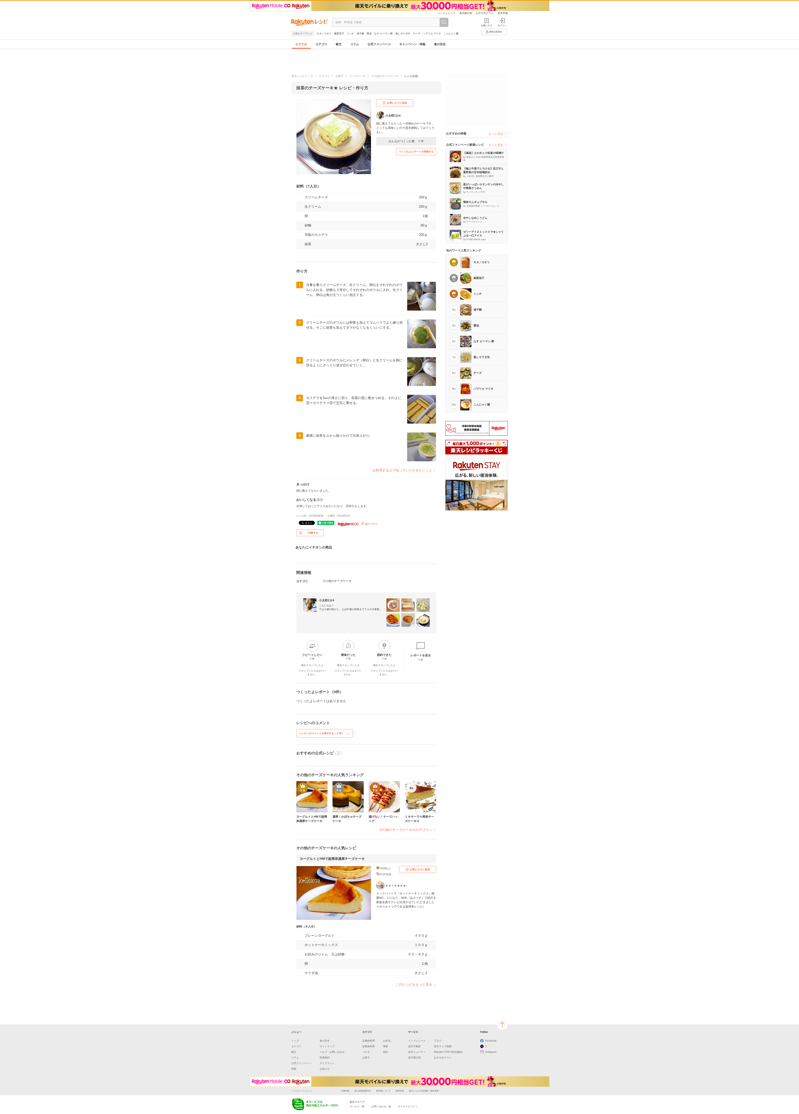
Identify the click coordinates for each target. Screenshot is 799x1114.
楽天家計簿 (465, 13)
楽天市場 (503, 13)
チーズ (416, 33)
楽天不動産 (414, 1046)
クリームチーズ (316, 197)
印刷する (313, 532)
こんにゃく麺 (450, 33)
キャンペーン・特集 (412, 44)
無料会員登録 (495, 32)
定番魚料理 (368, 1046)
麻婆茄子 (339, 33)
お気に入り (486, 25)
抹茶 (308, 244)
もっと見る (496, 133)
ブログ (438, 1040)
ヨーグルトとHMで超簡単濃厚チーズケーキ (332, 858)
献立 (339, 44)
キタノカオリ (324, 33)
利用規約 (325, 1057)
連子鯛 (360, 33)
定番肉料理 (368, 1040)
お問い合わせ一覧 (381, 1106)
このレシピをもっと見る (414, 984)
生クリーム (313, 206)
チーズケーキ (357, 76)
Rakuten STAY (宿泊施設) (448, 1052)
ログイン (502, 25)
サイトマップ (327, 1046)
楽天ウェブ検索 (443, 1046)
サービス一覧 (357, 1106)
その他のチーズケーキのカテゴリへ (405, 830)
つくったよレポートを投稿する (416, 151)
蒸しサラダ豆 (402, 33)
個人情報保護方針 (362, 1091)
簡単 (385, 1046)
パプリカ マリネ (432, 33)
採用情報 (400, 1091)
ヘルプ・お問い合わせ (332, 1052)
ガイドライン (327, 1063)
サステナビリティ (408, 1106)
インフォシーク (446, 13)
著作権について (383, 1091)
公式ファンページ (379, 44)
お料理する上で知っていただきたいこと (402, 470)
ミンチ (350, 33)
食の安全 (440, 44)
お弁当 (387, 1040)
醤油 (369, 33)
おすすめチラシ (485, 13)
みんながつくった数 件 (406, 141)
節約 (385, 1052)
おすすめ (301, 44)
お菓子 (339, 76)
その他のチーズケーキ (384, 76)
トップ (295, 1040)
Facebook (490, 1040)
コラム (354, 44)
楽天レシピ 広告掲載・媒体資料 (424, 1091)
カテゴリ (321, 44)
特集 (293, 1068)
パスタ (366, 1052)
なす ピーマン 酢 (383, 33)
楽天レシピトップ (302, 76)
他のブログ (370, 523)
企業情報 (345, 1091)
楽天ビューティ (417, 1052)
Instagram (490, 1052)
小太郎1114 (326, 600)
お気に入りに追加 (397, 102)
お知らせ (325, 1068)
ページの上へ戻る (502, 1024)
